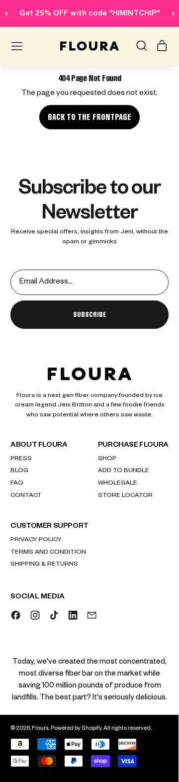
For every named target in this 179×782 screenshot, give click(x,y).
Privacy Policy (36, 540)
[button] (141, 45)
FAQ (16, 483)
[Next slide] (173, 13)
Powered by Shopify (76, 729)
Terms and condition (48, 552)
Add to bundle (123, 471)
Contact (26, 495)
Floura (40, 729)
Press (21, 459)
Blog (19, 471)
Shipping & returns (44, 564)
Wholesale (117, 483)
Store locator (125, 495)
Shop (107, 459)
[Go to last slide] (5, 13)
